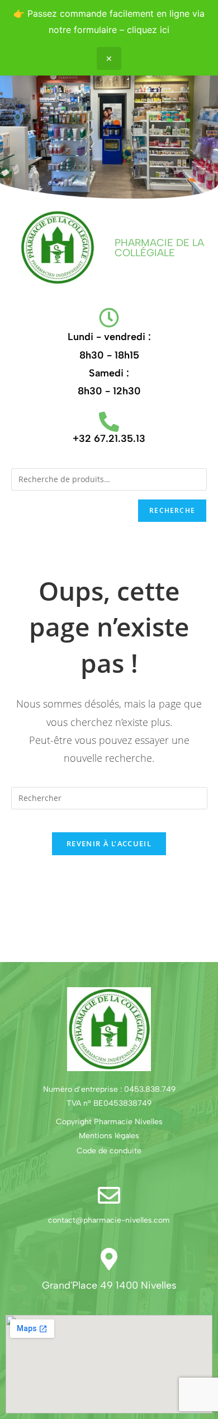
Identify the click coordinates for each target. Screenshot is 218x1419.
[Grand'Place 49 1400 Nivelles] (109, 1259)
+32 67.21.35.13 (109, 438)
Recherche (172, 510)
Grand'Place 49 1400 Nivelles (109, 1285)
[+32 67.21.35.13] (109, 422)
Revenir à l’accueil (109, 843)
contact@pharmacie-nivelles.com (109, 1220)
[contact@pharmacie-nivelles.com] (109, 1195)
